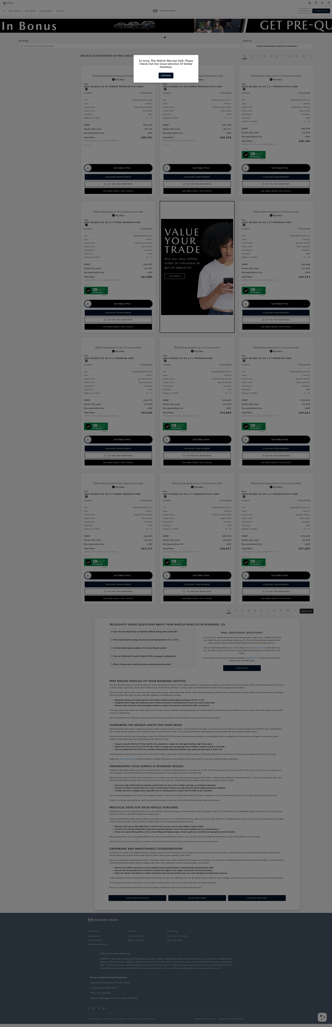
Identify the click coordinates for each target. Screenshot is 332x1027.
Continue (166, 76)
